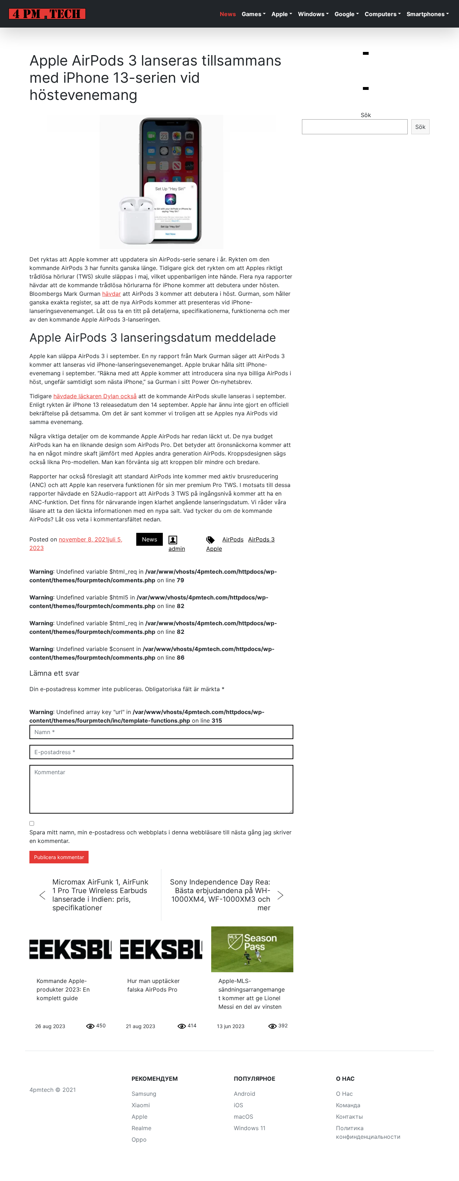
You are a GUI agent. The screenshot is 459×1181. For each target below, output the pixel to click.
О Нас (344, 1093)
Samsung (144, 1093)
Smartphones (426, 14)
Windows (311, 14)
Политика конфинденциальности (368, 1132)
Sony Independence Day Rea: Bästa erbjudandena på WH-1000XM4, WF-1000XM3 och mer (220, 895)
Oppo (139, 1139)
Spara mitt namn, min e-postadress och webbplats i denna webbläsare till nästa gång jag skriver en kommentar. (160, 836)
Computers (381, 14)
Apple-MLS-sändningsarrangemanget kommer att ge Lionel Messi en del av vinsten (251, 993)
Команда (348, 1105)
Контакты (349, 1116)
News (228, 14)
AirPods (232, 539)
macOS (243, 1116)
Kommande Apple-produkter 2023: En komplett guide (63, 989)
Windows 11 (249, 1128)
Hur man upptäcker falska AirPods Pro (153, 985)
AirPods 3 (261, 539)
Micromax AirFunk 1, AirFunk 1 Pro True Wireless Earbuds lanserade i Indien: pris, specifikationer (100, 895)
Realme (141, 1128)
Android (244, 1093)
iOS (238, 1105)
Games (251, 14)
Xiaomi (141, 1105)
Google (345, 14)
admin (177, 548)
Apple (279, 14)
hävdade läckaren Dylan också (95, 396)
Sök (366, 115)
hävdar (111, 293)
